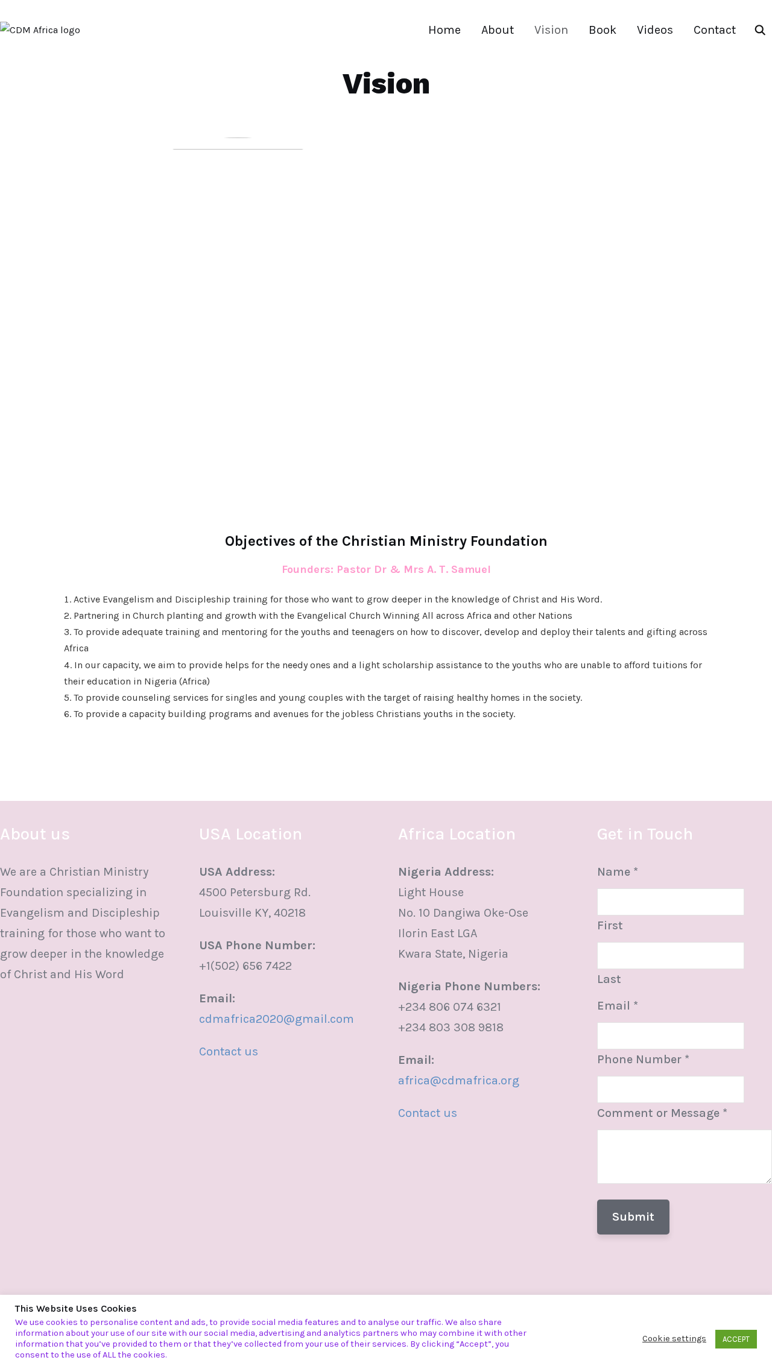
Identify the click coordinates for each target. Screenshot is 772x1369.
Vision (551, 30)
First (610, 925)
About (497, 30)
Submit (633, 1217)
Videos (655, 30)
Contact (715, 30)
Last (609, 979)
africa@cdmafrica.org (458, 1080)
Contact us (228, 1051)
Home (444, 30)
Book (602, 30)
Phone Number (643, 1059)
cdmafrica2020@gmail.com (276, 1019)
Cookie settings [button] (674, 1338)
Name (617, 872)
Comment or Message (662, 1113)
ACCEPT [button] (736, 1339)
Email (617, 1006)
